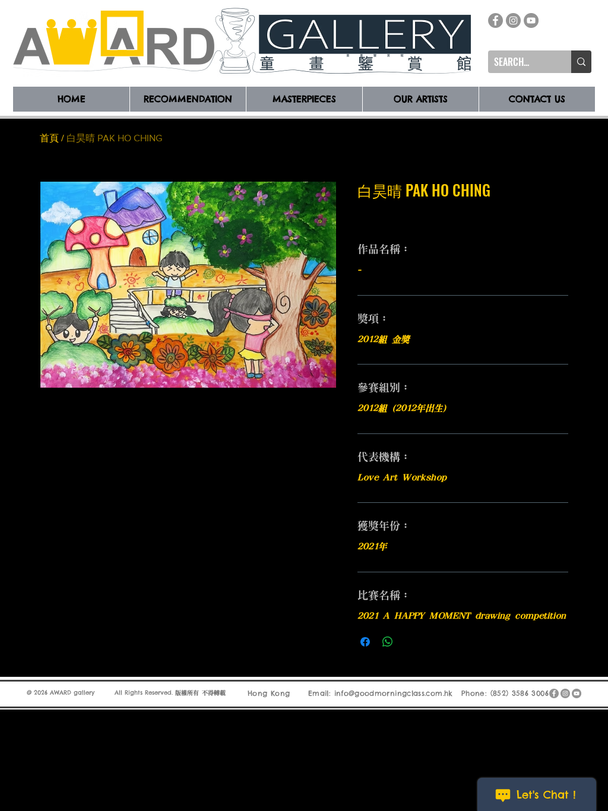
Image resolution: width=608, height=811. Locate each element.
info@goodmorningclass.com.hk (393, 693)
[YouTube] (531, 20)
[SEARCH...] (581, 61)
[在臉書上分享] (365, 642)
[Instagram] (513, 20)
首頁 (49, 138)
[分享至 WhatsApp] (388, 642)
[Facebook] (495, 20)
